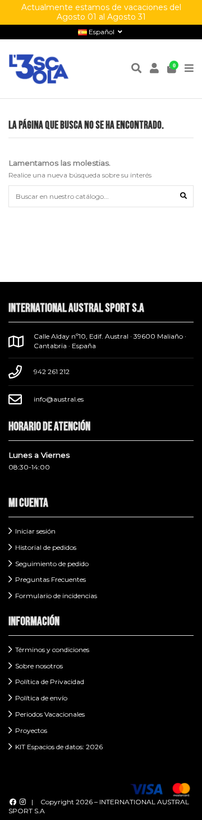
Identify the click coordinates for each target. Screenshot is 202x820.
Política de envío (41, 698)
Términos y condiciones (52, 649)
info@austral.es (59, 399)
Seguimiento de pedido (52, 563)
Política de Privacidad (49, 681)
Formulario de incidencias (56, 595)
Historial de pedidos (45, 547)
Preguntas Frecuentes (50, 579)
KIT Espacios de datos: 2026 (59, 746)
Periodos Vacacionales (50, 714)
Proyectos (31, 730)
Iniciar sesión (35, 531)
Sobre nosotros (39, 666)
